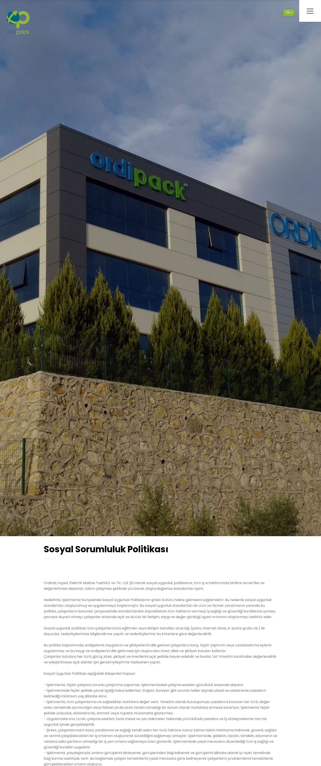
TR (288, 12)
